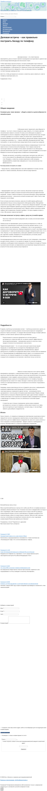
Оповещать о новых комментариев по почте (14, 735)
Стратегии (6, 33)
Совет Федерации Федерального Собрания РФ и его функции (17, 552)
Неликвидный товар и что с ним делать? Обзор (13, 536)
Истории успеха (7, 29)
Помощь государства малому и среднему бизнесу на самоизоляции (19, 583)
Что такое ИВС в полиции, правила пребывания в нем (15, 567)
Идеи (4, 21)
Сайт (1, 614)
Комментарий (4, 623)
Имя (2, 608)
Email (2, 611)
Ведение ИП (6, 31)
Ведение (5, 23)
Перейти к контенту (5, 1)
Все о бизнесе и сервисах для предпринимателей (16, 10)
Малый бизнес (7, 27)
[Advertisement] (23, 89)
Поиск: (2, 16)
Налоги (5, 20)
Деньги (5, 25)
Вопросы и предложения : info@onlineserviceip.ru (13, 780)
